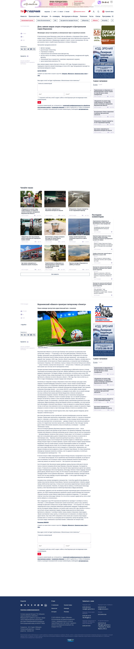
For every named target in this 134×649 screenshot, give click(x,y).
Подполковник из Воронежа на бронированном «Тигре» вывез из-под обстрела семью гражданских (103, 92)
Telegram (64, 73)
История (53, 611)
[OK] (32, 605)
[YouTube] (42, 605)
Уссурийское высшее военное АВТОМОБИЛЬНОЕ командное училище (101, 229)
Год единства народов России (69, 20)
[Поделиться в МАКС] (31, 49)
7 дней (100, 84)
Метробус (105, 20)
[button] (112, 20)
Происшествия (34, 16)
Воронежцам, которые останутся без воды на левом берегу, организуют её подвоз (54, 238)
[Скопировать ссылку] (34, 49)
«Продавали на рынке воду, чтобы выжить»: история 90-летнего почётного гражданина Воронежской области (103, 103)
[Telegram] (25, 605)
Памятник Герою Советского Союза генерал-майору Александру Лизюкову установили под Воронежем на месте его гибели (102, 238)
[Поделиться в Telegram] (28, 49)
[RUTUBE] (35, 605)
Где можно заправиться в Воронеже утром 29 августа (29, 263)
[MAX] (38, 605)
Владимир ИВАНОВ (43, 522)
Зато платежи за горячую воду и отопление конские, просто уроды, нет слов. (102, 260)
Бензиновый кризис (27, 20)
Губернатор (85, 20)
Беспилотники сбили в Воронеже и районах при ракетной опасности (104, 113)
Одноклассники (79, 73)
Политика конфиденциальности (29, 610)
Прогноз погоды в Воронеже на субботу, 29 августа (78, 263)
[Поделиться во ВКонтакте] (21, 49)
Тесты (91, 16)
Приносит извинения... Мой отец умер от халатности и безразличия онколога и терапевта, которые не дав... (103, 275)
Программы (106, 16)
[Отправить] (39, 102)
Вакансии (54, 608)
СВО (55, 20)
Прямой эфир (109, 11)
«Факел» (95, 20)
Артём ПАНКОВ (42, 71)
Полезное (83, 16)
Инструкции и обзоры (70, 16)
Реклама (66, 611)
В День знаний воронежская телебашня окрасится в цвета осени (78, 238)
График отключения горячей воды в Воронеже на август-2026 (102, 254)
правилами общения (58, 107)
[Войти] (94, 12)
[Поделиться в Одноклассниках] (25, 49)
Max (39, 75)
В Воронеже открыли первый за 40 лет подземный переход (103, 121)
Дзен (85, 73)
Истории (44, 16)
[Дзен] (21, 605)
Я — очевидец (55, 16)
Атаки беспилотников (43, 20)
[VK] (28, 605)
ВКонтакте (71, 73)
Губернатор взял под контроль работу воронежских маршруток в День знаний (31, 238)
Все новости (55, 274)
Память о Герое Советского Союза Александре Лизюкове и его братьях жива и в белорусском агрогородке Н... (103, 245)
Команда (66, 608)
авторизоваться (83, 109)
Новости (23, 16)
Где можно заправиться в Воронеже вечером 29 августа (103, 129)
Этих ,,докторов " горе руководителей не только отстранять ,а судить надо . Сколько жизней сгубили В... (103, 291)
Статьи (98, 16)
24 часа (95, 84)
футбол (24, 324)
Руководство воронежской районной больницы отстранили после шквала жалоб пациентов (102, 268)
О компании (54, 605)
